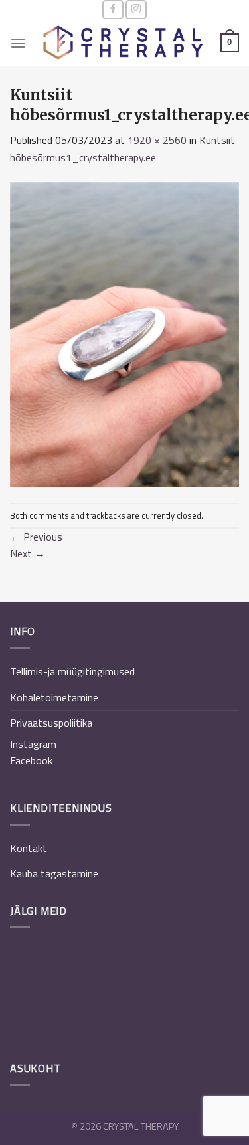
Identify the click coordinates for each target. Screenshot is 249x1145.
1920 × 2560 (157, 140)
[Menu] (18, 43)
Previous (36, 537)
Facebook (31, 760)
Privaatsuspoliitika (51, 723)
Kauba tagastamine (54, 873)
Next (27, 553)
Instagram (33, 744)
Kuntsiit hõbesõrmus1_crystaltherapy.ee (122, 148)
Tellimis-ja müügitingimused (72, 671)
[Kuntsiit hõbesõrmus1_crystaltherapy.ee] (124, 333)
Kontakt (28, 848)
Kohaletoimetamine (54, 697)
